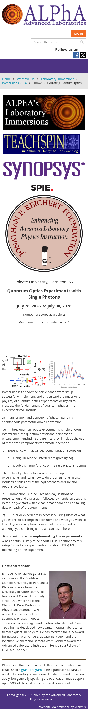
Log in (78, 33)
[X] (83, 55)
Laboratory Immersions (57, 79)
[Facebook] (76, 55)
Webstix (80, 707)
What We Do (26, 79)
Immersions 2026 (14, 83)
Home (6, 79)
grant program (31, 669)
